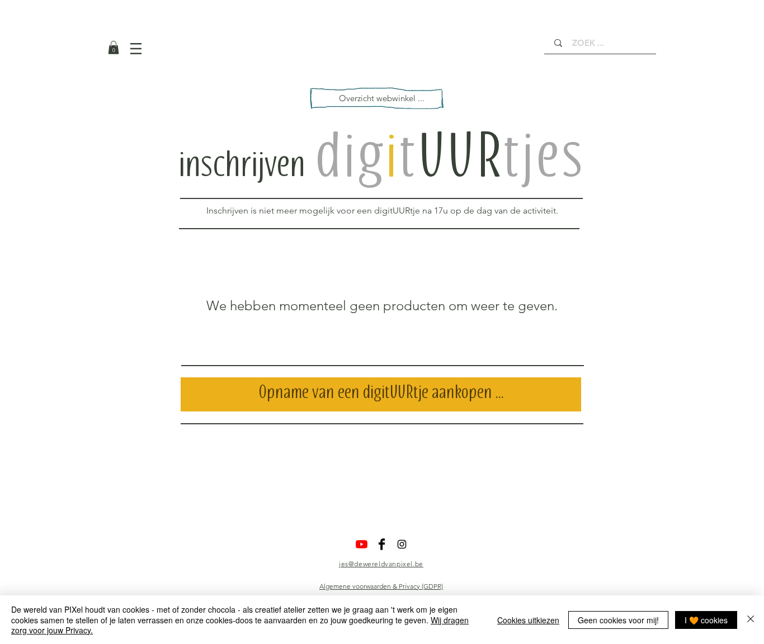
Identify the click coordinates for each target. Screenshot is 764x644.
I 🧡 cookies (706, 620)
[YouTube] (361, 544)
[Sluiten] (750, 619)
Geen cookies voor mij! (618, 620)
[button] (113, 47)
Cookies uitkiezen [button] (528, 620)
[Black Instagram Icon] (402, 544)
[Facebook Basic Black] (382, 544)
